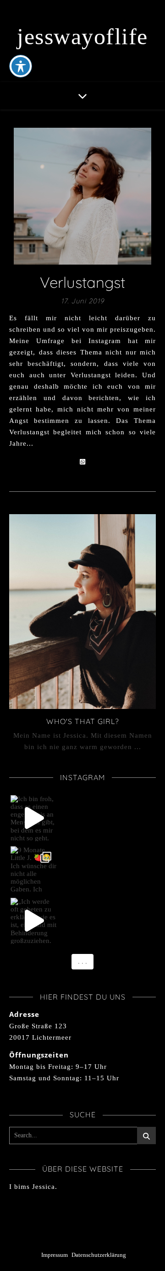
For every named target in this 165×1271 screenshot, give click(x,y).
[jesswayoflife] (82, 41)
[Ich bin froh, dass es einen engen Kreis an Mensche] (34, 818)
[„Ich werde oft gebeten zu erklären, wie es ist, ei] (34, 921)
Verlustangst (82, 282)
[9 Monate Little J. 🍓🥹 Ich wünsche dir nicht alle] (34, 869)
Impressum (54, 1254)
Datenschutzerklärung (99, 1254)
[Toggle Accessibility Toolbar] (21, 66)
